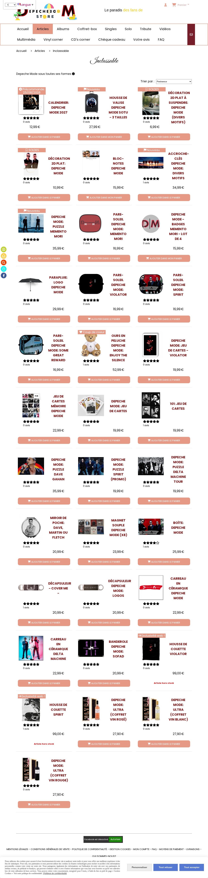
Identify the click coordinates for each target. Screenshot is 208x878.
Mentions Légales (17, 849)
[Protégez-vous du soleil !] (31, 345)
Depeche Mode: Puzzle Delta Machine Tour (178, 469)
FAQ (154, 849)
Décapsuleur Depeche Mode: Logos (118, 588)
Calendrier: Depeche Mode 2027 (58, 107)
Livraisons (193, 849)
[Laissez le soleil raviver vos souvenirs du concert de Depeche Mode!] (151, 284)
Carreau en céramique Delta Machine (58, 649)
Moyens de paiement (171, 849)
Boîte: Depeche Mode (178, 527)
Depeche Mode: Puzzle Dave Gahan (58, 469)
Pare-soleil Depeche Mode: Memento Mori (118, 226)
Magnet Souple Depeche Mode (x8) (118, 527)
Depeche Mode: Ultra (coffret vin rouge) (58, 770)
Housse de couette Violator (178, 649)
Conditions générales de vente (50, 849)
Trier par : (147, 81)
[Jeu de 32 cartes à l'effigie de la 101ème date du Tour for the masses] (151, 405)
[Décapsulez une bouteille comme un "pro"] (31, 587)
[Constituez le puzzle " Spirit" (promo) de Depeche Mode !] (91, 466)
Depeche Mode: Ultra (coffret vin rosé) (118, 710)
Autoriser (115, 839)
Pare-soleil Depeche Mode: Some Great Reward (58, 347)
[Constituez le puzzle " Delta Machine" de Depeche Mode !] (151, 466)
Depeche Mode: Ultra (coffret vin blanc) (178, 710)
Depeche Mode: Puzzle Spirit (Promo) (118, 469)
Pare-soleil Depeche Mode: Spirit (178, 285)
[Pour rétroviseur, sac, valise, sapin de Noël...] (151, 102)
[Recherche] (3, 262)
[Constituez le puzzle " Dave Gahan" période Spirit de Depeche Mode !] (31, 466)
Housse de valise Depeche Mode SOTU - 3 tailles (118, 107)
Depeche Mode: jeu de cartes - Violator (178, 348)
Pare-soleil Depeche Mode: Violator (118, 285)
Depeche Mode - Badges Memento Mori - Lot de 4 (178, 226)
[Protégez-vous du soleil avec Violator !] (91, 284)
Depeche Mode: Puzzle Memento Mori (58, 227)
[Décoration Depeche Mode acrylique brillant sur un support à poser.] (31, 163)
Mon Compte (141, 849)
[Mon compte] (3, 249)
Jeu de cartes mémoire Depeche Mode (58, 406)
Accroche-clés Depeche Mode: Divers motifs (178, 165)
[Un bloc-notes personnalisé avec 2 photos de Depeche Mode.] (91, 163)
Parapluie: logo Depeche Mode (58, 284)
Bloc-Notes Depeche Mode (118, 166)
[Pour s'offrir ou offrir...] (91, 709)
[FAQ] (3, 269)
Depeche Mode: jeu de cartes (118, 406)
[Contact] (3, 256)
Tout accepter (191, 867)
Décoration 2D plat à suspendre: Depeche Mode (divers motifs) (178, 107)
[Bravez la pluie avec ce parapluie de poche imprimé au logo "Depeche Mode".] (31, 284)
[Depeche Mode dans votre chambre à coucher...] (151, 648)
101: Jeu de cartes (178, 406)
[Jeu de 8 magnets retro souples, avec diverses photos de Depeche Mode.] (91, 527)
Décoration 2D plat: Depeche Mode (58, 166)
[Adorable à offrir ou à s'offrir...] (91, 345)
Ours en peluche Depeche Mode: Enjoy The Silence (118, 347)
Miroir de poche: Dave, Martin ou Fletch (58, 528)
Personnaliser (139, 867)
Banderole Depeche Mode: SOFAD (118, 649)
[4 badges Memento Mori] (151, 223)
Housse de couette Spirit (58, 709)
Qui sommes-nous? (104, 856)
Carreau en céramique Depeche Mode (178, 588)
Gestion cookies (120, 849)
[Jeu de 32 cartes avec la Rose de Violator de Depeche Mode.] (151, 345)
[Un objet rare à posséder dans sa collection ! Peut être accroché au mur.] (151, 587)
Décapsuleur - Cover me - (58, 588)
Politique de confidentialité (89, 849)
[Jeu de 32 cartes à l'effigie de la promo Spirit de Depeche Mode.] (91, 405)
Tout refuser (165, 867)
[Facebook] (3, 275)
